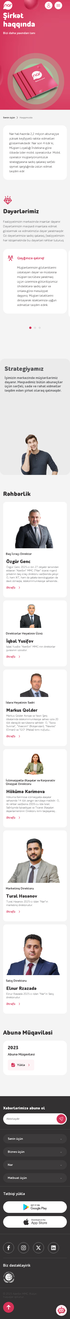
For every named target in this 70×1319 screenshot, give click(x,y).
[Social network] (8, 1248)
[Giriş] (48, 5)
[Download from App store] (35, 1207)
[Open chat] (61, 1310)
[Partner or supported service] (9, 1277)
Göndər (61, 1119)
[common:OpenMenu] (58, 5)
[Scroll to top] (8, 1307)
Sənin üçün (9, 117)
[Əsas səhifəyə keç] (7, 5)
